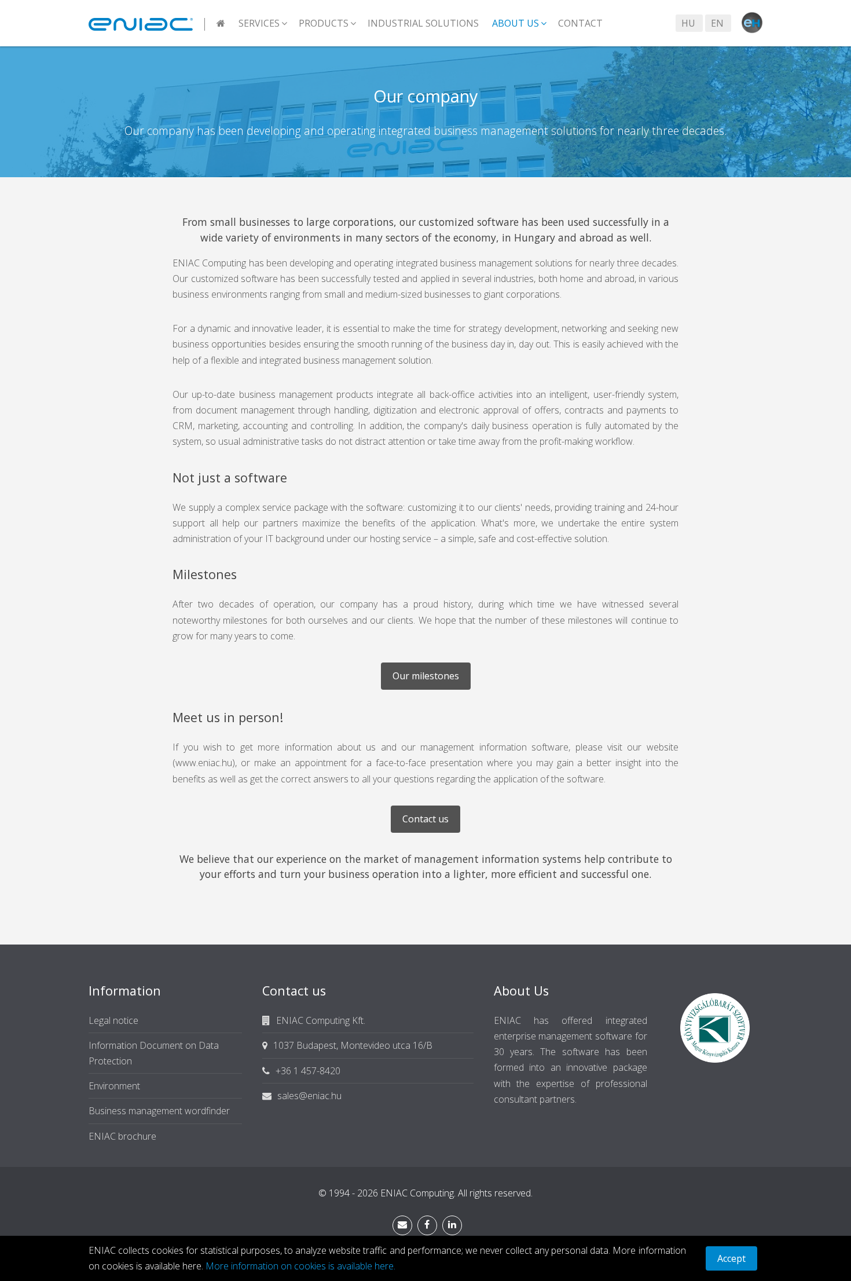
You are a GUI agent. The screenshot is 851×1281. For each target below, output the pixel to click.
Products (324, 23)
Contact (580, 23)
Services (259, 23)
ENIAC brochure (122, 1136)
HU (688, 23)
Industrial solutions (423, 23)
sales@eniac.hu (309, 1095)
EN (717, 23)
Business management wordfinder (159, 1110)
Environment (114, 1085)
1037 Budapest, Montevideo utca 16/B (352, 1045)
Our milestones (426, 675)
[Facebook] (427, 1225)
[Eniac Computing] (147, 23)
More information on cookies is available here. (300, 1266)
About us (515, 23)
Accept (731, 1258)
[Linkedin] (452, 1225)
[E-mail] (402, 1225)
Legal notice (113, 1020)
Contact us (425, 818)
